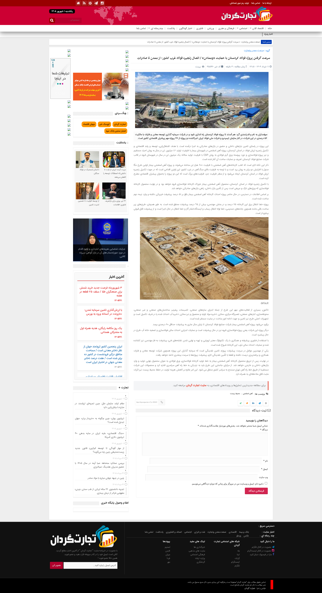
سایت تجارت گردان (196, 385)
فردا (168, 558)
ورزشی (210, 28)
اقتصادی (233, 532)
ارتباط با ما (267, 3)
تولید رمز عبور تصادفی (239, 3)
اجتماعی (243, 28)
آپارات (237, 558)
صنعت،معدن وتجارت (250, 42)
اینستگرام (235, 562)
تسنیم (167, 547)
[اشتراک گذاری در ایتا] (247, 403)
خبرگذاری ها (199, 547)
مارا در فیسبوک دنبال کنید (261, 554)
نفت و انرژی (199, 532)
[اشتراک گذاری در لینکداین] (253, 403)
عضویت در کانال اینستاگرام (259, 551)
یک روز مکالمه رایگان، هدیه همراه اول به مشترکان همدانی (101, 330)
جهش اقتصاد (89, 124)
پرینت (198, 67)
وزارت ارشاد (200, 558)
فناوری (199, 28)
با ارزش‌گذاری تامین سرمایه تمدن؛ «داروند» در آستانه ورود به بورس (103, 312)
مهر (168, 562)
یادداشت (159, 532)
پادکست (171, 28)
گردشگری (201, 562)
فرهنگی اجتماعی (197, 554)
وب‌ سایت (263, 477)
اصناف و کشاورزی (174, 532)
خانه (270, 28)
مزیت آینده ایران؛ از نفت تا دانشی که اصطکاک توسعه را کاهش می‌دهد (114, 173)
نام (265, 461)
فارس (167, 551)
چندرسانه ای (157, 28)
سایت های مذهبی (197, 551)
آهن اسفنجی (248, 393)
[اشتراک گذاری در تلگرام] (259, 403)
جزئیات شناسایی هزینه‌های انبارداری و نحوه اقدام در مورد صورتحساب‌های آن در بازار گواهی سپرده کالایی (101, 253)
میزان (167, 554)
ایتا (238, 554)
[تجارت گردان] (81, 546)
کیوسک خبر (104, 124)
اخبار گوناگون (185, 28)
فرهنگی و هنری (226, 28)
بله (238, 551)
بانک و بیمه (244, 532)
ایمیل (264, 469)
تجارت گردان (120, 124)
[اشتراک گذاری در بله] (241, 403)
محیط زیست (235, 393)
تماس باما (255, 3)
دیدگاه (264, 430)
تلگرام (237, 566)
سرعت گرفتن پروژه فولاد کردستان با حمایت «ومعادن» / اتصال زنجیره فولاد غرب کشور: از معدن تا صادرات (203, 58)
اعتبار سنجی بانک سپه (116, 131)
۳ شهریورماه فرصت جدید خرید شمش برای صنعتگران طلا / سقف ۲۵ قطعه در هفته (101, 292)
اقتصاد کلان (258, 28)
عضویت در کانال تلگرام (262, 547)
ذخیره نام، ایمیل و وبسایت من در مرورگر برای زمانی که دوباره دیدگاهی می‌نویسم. (227, 484)
